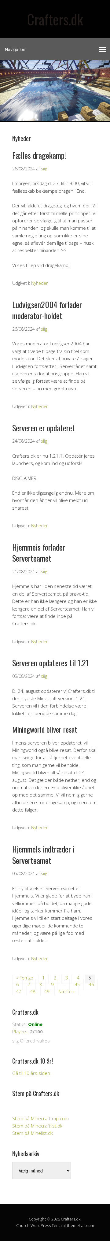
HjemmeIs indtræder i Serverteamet (43, 854)
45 (77, 984)
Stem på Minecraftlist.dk (37, 1126)
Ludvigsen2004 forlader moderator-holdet (47, 310)
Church (23, 1225)
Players (20, 1031)
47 (18, 991)
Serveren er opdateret (43, 428)
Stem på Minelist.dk (32, 1133)
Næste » (66, 991)
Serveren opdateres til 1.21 (50, 663)
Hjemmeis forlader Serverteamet (38, 552)
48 (32, 991)
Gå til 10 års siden (31, 1073)
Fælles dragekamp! (39, 155)
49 (46, 991)
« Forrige (24, 978)
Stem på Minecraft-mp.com (40, 1118)
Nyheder (39, 283)
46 (91, 984)
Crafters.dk (55, 19)
